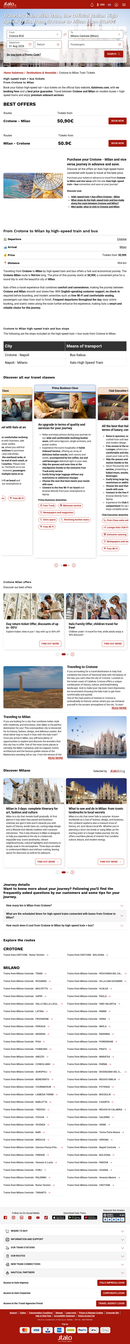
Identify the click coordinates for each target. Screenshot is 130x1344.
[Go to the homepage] (10, 5)
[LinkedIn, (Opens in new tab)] (22, 1218)
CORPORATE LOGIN (115, 1294)
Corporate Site (112, 1313)
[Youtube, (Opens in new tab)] (38, 1218)
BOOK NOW (119, 121)
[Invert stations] (65, 34)
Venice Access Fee (86, 1316)
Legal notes (71, 1313)
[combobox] (32, 36)
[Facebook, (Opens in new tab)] (5, 1218)
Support (13, 1313)
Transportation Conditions (41, 1313)
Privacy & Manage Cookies (91, 1313)
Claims (23, 1313)
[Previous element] (56, 565)
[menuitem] (92, 5)
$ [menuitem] (101, 5)
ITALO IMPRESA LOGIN (113, 1283)
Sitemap (59, 1313)
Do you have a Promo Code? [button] (24, 54)
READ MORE (119, 708)
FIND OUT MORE (51, 644)
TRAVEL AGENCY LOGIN (112, 1304)
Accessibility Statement (64, 1316)
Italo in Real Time (43, 1316)
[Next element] (74, 565)
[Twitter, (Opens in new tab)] (30, 1218)
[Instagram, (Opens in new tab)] (14, 1218)
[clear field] (57, 34)
